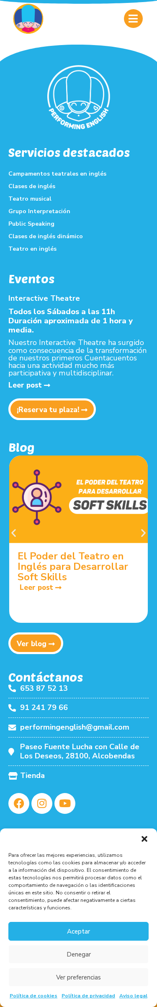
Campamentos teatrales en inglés (57, 174)
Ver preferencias (78, 977)
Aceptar (78, 931)
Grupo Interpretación (39, 211)
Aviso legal (133, 995)
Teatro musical (29, 199)
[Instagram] (41, 803)
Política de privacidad (88, 995)
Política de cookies (33, 995)
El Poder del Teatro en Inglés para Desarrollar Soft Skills (73, 566)
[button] (144, 839)
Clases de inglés (31, 186)
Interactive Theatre (44, 298)
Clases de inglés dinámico (45, 236)
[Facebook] (18, 803)
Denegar (79, 954)
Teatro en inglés (32, 249)
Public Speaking (31, 224)
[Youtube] (64, 803)
